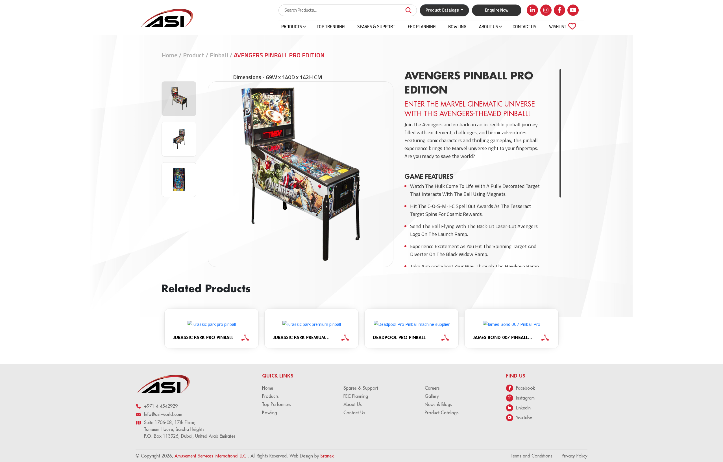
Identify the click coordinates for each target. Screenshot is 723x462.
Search (408, 10)
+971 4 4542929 (161, 406)
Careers (432, 388)
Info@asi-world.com (163, 414)
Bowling (457, 26)
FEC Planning (421, 26)
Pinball (219, 55)
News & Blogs (438, 404)
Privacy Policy (574, 456)
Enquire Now (497, 10)
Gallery (432, 396)
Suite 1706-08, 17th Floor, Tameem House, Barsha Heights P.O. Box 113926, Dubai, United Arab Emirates (190, 429)
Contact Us (524, 26)
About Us (488, 26)
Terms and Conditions (531, 456)
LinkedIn (523, 408)
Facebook (525, 388)
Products (291, 26)
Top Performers (276, 404)
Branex (327, 456)
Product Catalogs (442, 412)
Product (193, 55)
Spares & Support (376, 26)
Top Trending (331, 26)
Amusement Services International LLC (211, 456)
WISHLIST (561, 26)
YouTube (524, 417)
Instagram (525, 398)
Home (169, 55)
